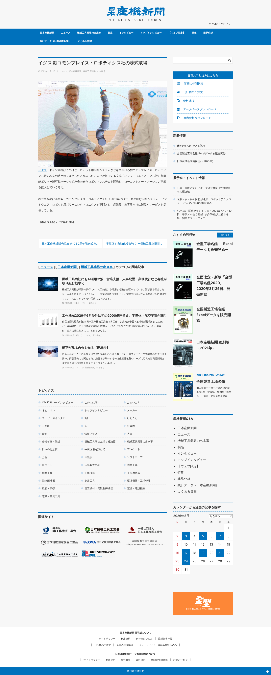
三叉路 (46, 425)
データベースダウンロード (199, 109)
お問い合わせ (180, 659)
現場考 (99, 367)
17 (185, 553)
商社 (84, 303)
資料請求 (188, 100)
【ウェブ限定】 (176, 32)
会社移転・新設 (51, 441)
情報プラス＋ (92, 433)
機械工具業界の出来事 (89, 32)
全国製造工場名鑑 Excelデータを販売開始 (201, 153)
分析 (44, 457)
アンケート (133, 449)
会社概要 (125, 659)
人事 (129, 433)
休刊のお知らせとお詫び (191, 145)
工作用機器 (133, 472)
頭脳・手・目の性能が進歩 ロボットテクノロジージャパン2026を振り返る (204, 201)
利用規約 (125, 638)
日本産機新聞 (47, 32)
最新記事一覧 (165, 638)
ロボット (47, 464)
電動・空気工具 (51, 496)
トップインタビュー (151, 32)
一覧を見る (224, 235)
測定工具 (90, 480)
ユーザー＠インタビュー (56, 418)
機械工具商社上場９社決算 (100, 441)
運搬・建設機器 (136, 488)
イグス (42, 170)
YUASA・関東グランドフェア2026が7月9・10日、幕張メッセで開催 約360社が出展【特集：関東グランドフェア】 (204, 214)
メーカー (132, 410)
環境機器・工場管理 (138, 480)
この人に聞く (92, 402)
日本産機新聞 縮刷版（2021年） (196, 161)
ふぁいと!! (133, 402)
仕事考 (131, 425)
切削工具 (47, 472)
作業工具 (132, 464)
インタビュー (126, 32)
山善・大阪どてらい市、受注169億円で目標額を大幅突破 (203, 189)
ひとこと (132, 418)
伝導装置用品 (92, 464)
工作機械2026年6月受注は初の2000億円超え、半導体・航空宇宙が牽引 (114, 315)
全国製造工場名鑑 (210, 381)
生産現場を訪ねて (95, 449)
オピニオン (48, 410)
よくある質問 (85, 40)
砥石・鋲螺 (48, 488)
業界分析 (208, 32)
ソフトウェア (135, 457)
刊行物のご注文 (193, 92)
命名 (44, 433)
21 (220, 553)
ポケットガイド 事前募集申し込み (158, 644)
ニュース (65, 32)
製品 (110, 32)
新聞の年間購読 (193, 83)
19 (203, 553)
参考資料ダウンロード (197, 117)
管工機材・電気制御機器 (99, 488)
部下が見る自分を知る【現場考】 (86, 348)
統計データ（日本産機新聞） (55, 40)
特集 (194, 32)
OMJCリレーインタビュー (57, 402)
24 (186, 561)
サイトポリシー (107, 638)
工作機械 (97, 335)
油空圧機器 (48, 480)
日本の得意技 (50, 449)
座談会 (88, 457)
